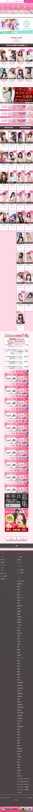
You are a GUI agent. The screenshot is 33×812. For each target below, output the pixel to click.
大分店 (18, 759)
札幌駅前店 (19, 583)
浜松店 (18, 677)
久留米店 (19, 756)
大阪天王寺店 (20, 712)
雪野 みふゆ (4, 164)
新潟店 (18, 660)
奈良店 (18, 699)
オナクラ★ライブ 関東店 (22, 786)
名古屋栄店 (19, 685)
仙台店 (18, 592)
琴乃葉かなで (20, 80)
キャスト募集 (20, 569)
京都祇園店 (19, 693)
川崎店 (18, 635)
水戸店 (18, 638)
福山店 (18, 732)
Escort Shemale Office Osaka (23, 784)
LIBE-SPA (19, 792)
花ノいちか (10, 351)
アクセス (19, 562)
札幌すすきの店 (20, 581)
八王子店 (19, 625)
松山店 (18, 737)
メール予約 (19, 556)
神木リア (4, 184)
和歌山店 (19, 701)
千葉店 (18, 644)
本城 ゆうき (21, 304)
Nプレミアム (20, 657)
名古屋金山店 (20, 688)
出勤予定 (3, 562)
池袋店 (18, 614)
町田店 (18, 627)
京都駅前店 (19, 696)
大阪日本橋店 (20, 707)
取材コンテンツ (4, 573)
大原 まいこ (21, 224)
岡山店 (18, 729)
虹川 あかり (12, 80)
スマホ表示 (22, 538)
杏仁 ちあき (12, 62)
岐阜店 (18, 671)
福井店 (18, 668)
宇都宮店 (19, 655)
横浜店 (18, 630)
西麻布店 (19, 622)
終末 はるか (29, 80)
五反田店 (19, 619)
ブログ (2, 567)
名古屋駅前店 (20, 682)
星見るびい (4, 62)
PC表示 (11, 538)
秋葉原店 (19, 611)
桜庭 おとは (12, 164)
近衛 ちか (4, 224)
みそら (29, 244)
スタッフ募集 (20, 572)
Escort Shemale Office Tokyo (23, 781)
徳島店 (18, 743)
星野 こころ (12, 224)
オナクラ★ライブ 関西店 (22, 789)
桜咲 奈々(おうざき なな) (21, 204)
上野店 (18, 608)
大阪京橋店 (19, 715)
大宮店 (18, 641)
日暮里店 (19, 616)
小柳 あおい (29, 144)
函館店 (18, 586)
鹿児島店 (19, 770)
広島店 (18, 734)
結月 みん (28, 264)
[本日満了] (29, 73)
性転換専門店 (20, 726)
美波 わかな (12, 204)
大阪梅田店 (19, 704)
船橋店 (18, 649)
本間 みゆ (29, 62)
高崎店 (18, 652)
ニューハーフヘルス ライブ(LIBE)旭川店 (18, 797)
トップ (2, 556)
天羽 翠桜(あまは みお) (5, 80)
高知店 (18, 745)
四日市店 (19, 690)
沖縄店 (18, 773)
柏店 (18, 646)
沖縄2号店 (19, 775)
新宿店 (18, 600)
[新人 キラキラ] (20, 56)
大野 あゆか (29, 164)
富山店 (18, 663)
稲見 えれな (20, 62)
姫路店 (18, 723)
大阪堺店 (19, 710)
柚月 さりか (29, 184)
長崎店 (18, 765)
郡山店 (18, 594)
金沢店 (18, 666)
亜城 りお (28, 304)
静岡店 (18, 674)
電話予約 (19, 559)
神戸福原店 (19, 718)
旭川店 (18, 589)
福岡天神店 (19, 751)
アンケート (3, 565)
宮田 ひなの (21, 184)
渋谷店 (18, 603)
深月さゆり (4, 204)
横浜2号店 (19, 633)
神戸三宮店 (19, 721)
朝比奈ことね (29, 224)
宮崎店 (18, 767)
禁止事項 (3, 578)
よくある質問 (4, 576)
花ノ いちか (29, 284)
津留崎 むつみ (20, 144)
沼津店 (18, 679)
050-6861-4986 (19, 343)
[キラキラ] (29, 56)
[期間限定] (4, 56)
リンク (2, 570)
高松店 (18, 740)
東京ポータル (20, 597)
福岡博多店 (19, 748)
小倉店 (18, 754)
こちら (16, 353)
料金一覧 (3, 559)
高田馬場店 (19, 605)
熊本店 (18, 762)
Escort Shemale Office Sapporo (23, 778)
